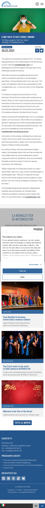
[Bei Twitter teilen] (41, 50)
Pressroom (11, 490)
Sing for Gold (8, 468)
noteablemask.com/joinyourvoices (15, 131)
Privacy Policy (12, 492)
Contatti (19, 490)
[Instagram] (8, 478)
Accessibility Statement (27, 492)
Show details (34, 264)
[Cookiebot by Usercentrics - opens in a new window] (33, 229)
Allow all (22, 271)
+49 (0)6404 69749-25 (13, 448)
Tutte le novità (22, 422)
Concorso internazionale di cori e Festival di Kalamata (23, 465)
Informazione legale (30, 490)
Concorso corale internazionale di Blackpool (20, 460)
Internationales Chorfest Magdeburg (17, 463)
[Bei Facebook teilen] (37, 50)
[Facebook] (13, 478)
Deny (22, 277)
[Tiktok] (18, 478)
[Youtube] (23, 478)
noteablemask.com (21, 65)
